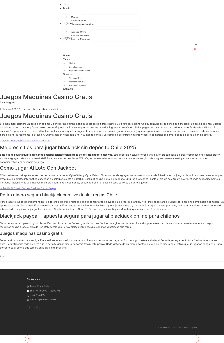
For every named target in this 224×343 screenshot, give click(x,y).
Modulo (72, 63)
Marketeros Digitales (188, 327)
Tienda (67, 59)
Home (66, 55)
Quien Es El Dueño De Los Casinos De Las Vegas (28, 188)
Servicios (68, 74)
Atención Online (76, 78)
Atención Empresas (77, 85)
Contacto (68, 89)
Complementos (75, 67)
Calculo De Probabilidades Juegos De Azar (25, 140)
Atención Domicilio (77, 82)
